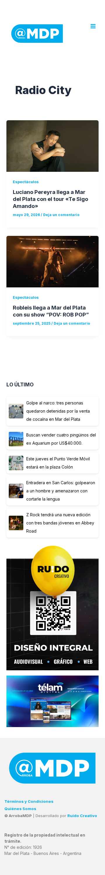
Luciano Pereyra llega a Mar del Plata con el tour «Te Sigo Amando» (50, 199)
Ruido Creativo (82, 815)
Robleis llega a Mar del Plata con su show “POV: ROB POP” (51, 311)
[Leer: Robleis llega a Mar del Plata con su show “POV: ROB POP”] (52, 261)
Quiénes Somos (20, 808)
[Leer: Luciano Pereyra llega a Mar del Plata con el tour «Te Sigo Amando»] (52, 146)
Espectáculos (26, 182)
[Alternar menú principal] (93, 26)
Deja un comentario (61, 215)
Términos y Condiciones (28, 801)
